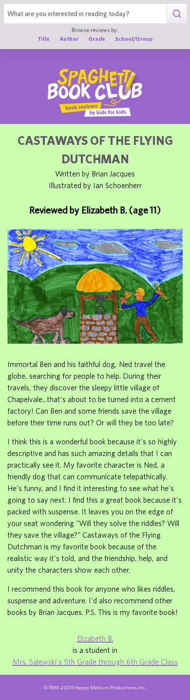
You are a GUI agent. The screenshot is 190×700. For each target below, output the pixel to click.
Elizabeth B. (95, 638)
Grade (96, 38)
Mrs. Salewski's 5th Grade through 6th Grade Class (95, 661)
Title (44, 38)
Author (68, 38)
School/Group (133, 38)
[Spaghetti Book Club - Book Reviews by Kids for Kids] (95, 92)
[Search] (177, 13)
